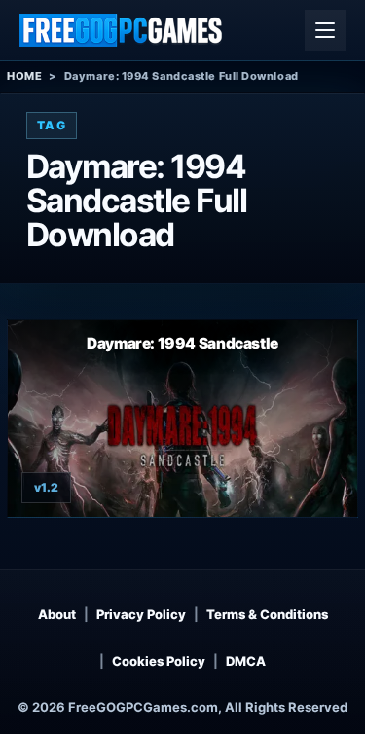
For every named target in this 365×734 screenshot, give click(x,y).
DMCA (246, 661)
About (57, 614)
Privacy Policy (141, 614)
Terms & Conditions (267, 614)
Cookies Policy (158, 661)
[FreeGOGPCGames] (121, 30)
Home (24, 76)
